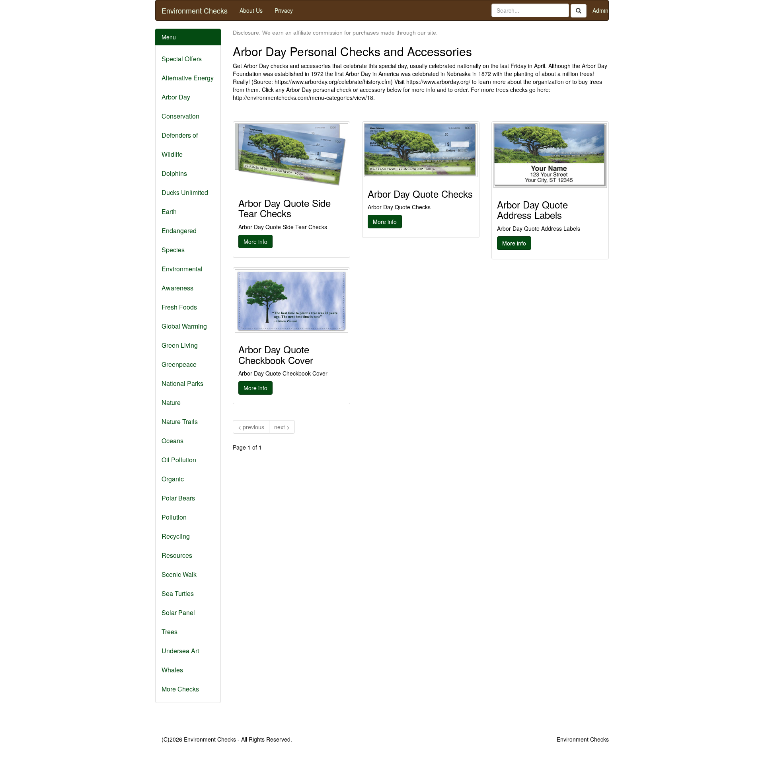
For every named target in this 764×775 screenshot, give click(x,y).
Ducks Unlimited (185, 192)
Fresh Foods (179, 307)
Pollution (174, 517)
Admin (600, 10)
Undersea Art (180, 650)
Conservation (180, 116)
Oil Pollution (179, 459)
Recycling (176, 536)
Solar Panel (178, 612)
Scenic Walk (179, 574)
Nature (171, 402)
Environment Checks (195, 10)
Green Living (180, 345)
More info (255, 241)
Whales (172, 669)
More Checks (180, 688)
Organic (173, 478)
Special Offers (182, 58)
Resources (177, 555)
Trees (169, 631)
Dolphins (174, 173)
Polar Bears (178, 497)
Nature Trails (180, 421)
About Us (251, 10)
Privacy (284, 10)
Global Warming (184, 326)
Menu (169, 37)
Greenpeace (179, 364)
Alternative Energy (188, 77)
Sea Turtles (178, 593)
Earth (169, 211)
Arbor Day (176, 96)
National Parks (182, 383)
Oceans (172, 440)
